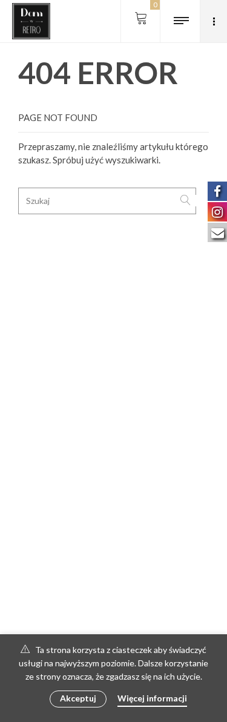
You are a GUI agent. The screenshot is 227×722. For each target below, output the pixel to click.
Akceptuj (78, 698)
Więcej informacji (152, 698)
